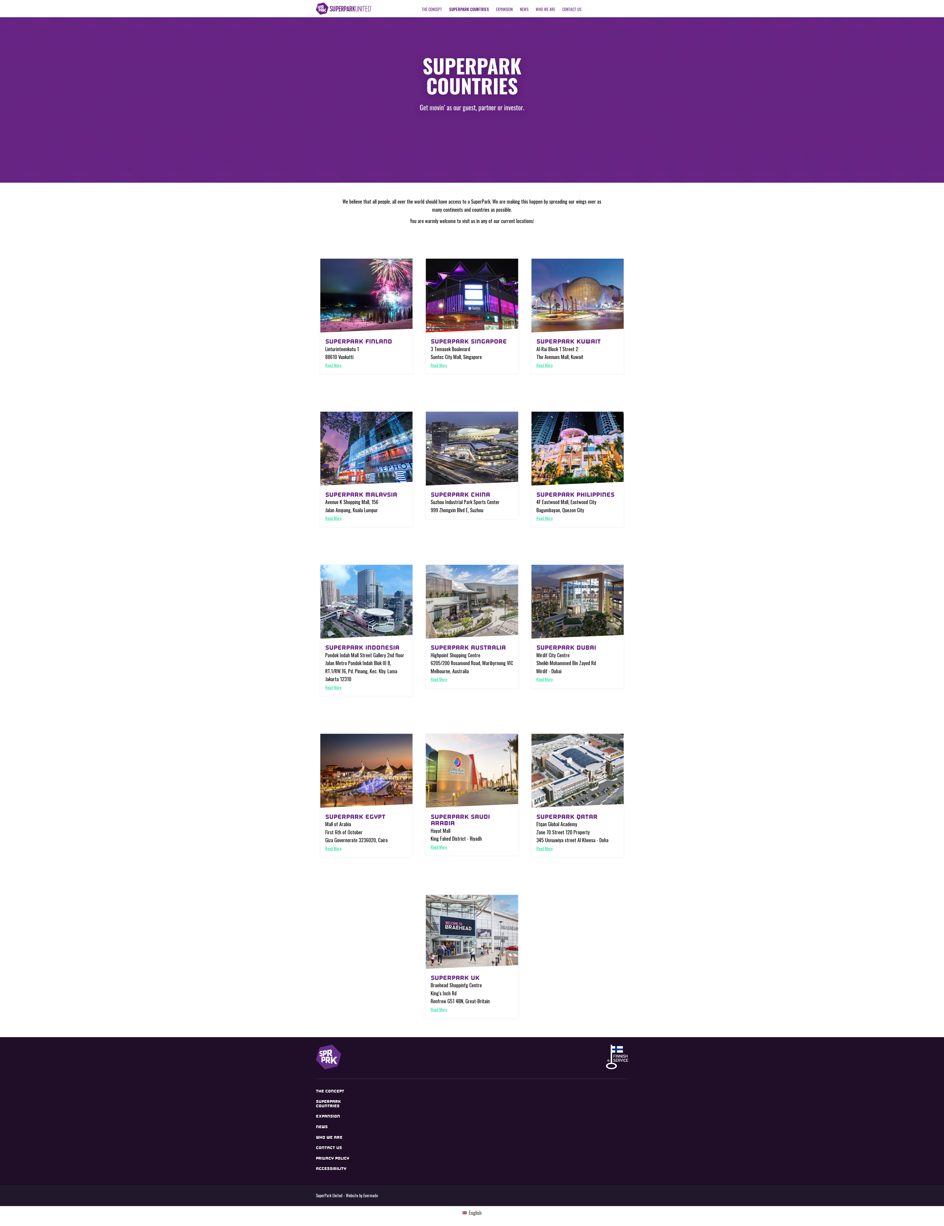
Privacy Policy (332, 1158)
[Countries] (366, 295)
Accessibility (331, 1168)
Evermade (370, 1195)
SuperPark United (344, 8)
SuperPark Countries (469, 9)
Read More (333, 365)
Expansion (504, 9)
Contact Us (571, 9)
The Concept (432, 9)
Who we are (545, 9)
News (524, 9)
